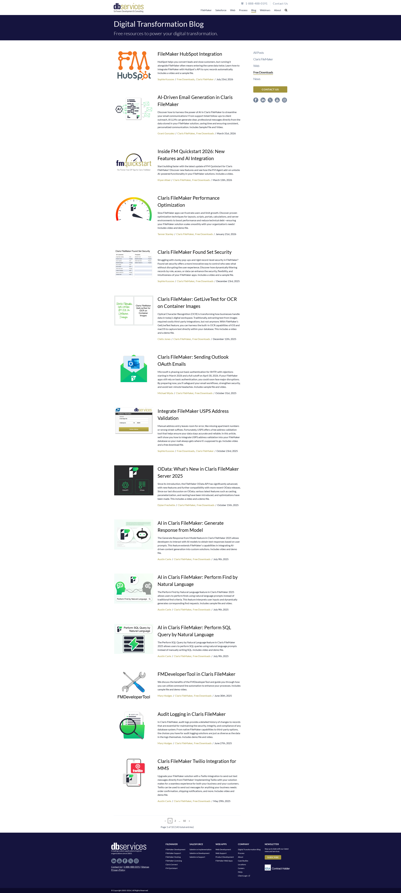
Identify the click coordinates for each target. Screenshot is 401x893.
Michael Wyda (166, 393)
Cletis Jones (164, 338)
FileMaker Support (173, 853)
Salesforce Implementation (200, 849)
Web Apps (221, 844)
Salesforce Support (197, 857)
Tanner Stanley (166, 234)
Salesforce (220, 10)
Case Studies (243, 861)
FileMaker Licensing (174, 861)
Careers (241, 868)
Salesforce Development (199, 853)
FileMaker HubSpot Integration (190, 54)
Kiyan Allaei (164, 179)
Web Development (223, 849)
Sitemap (145, 866)
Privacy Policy (118, 870)
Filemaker (172, 844)
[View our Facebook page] (256, 100)
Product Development (225, 857)
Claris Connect (172, 864)
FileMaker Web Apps (224, 861)
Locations (242, 864)
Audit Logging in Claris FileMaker (192, 714)
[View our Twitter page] (270, 100)
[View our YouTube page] (277, 100)
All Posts (258, 52)
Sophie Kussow (166, 79)
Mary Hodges (165, 695)
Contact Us (280, 3)
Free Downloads (186, 79)
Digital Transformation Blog (249, 849)
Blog (253, 10)
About (277, 10)
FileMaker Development (175, 849)
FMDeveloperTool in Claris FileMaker (196, 674)
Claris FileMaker (205, 79)
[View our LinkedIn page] (263, 100)
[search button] (286, 10)
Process (243, 10)
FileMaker (206, 10)
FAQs (240, 872)
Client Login (243, 876)
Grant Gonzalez (166, 133)
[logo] (128, 8)
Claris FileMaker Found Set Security (195, 252)
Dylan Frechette (166, 504)
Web (232, 10)
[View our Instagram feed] (284, 100)
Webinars (265, 10)
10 (184, 820)
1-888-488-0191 (132, 866)
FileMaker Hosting (173, 857)
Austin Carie (165, 559)
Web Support (221, 853)
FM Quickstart (171, 868)
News (256, 79)
